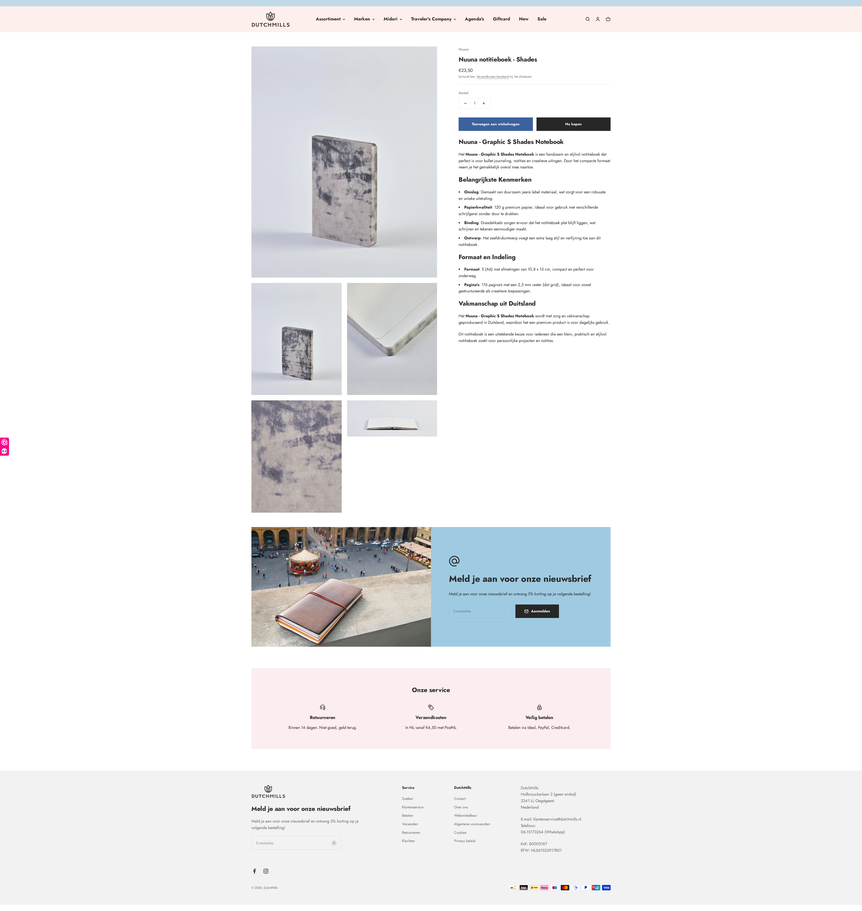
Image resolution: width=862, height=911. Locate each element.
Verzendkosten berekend (493, 76)
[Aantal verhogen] (483, 103)
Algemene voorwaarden (472, 824)
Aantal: (464, 92)
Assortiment (328, 19)
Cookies (460, 832)
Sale (541, 19)
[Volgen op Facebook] (254, 871)
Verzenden (410, 824)
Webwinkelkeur (465, 815)
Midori (391, 19)
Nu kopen (573, 124)
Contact (460, 798)
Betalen (407, 815)
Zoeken (407, 798)
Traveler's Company (431, 19)
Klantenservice (412, 807)
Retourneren (411, 832)
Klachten (408, 840)
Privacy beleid (464, 840)
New (523, 19)
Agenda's (474, 19)
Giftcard (501, 19)
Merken (362, 19)
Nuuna (463, 49)
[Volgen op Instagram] (266, 871)
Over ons (461, 807)
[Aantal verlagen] (465, 103)
